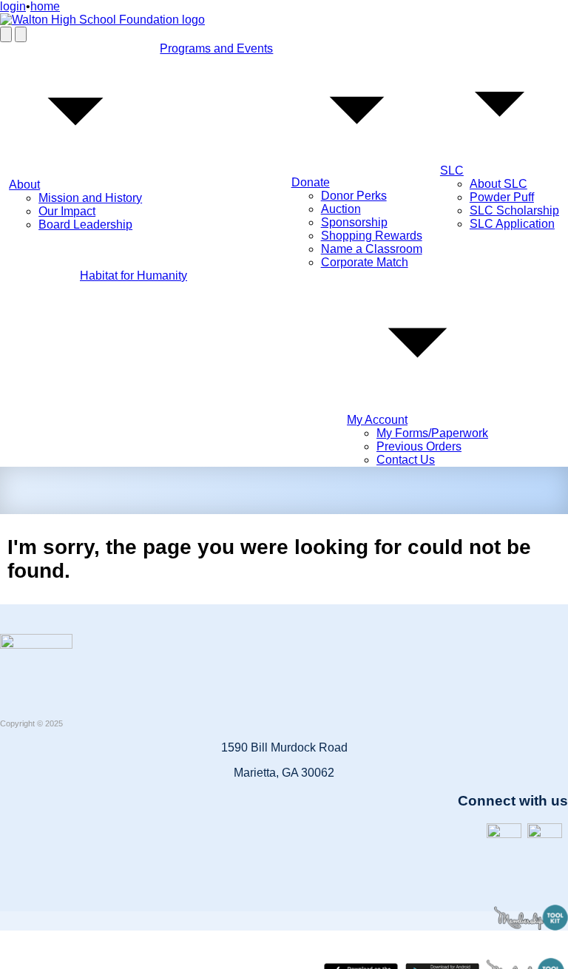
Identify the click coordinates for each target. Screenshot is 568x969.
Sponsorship (354, 222)
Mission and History (90, 198)
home (45, 6)
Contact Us (405, 459)
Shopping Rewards (371, 235)
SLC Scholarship (514, 210)
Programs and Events (216, 48)
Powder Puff (502, 197)
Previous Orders (419, 446)
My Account (377, 419)
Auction (341, 209)
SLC (452, 170)
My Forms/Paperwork (432, 433)
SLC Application (512, 223)
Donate (310, 182)
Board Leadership (85, 224)
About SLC (498, 184)
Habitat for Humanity (133, 275)
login (13, 6)
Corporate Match (364, 262)
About (24, 184)
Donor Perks (354, 195)
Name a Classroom (371, 249)
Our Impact (66, 211)
